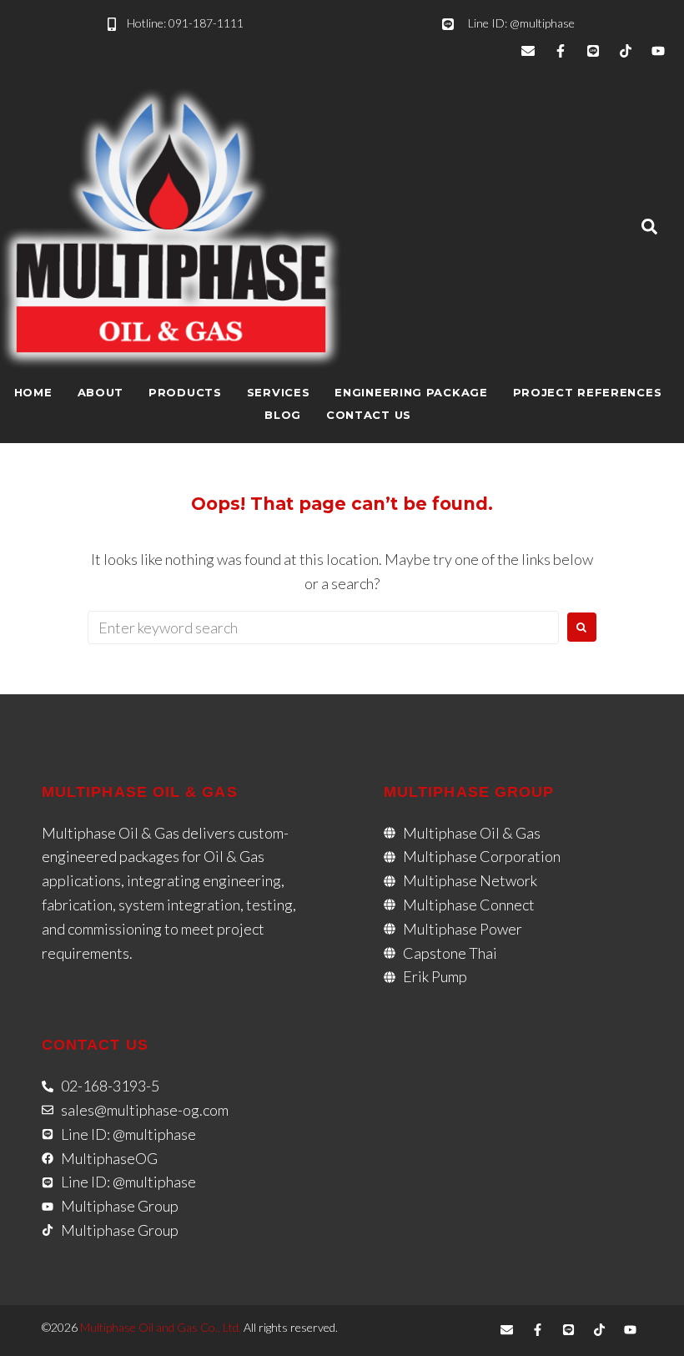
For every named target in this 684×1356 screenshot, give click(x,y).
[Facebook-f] (560, 51)
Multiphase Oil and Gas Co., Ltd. (160, 1327)
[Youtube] (658, 51)
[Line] (593, 51)
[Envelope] (528, 51)
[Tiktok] (625, 51)
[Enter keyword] (649, 228)
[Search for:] (323, 627)
